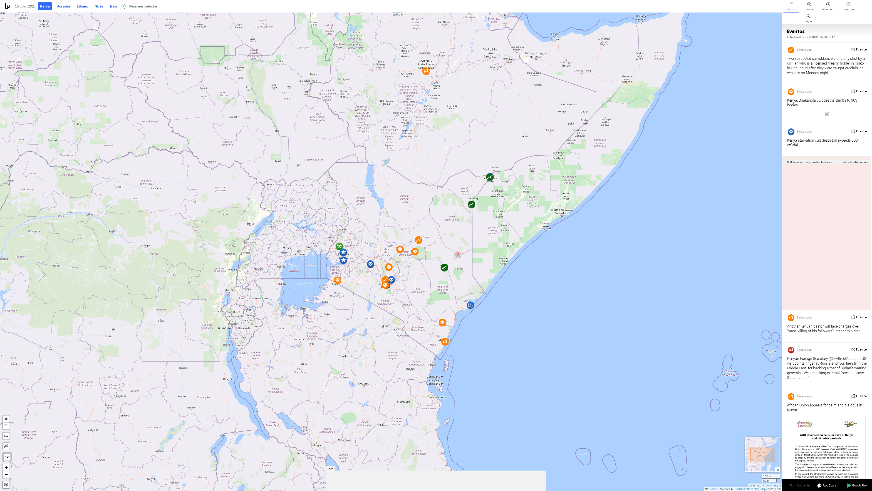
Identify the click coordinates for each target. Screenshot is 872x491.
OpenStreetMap (756, 489)
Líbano (82, 6)
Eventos (791, 9)
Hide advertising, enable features (811, 162)
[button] (418, 239)
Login (808, 21)
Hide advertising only (855, 162)
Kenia (45, 6)
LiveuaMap (739, 489)
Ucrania (63, 6)
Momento (828, 9)
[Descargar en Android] (857, 486)
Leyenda (848, 9)
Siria (99, 6)
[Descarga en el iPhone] (827, 486)
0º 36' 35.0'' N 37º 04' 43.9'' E (765, 485)
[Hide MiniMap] (777, 469)
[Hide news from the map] (6, 446)
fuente (861, 49)
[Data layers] (6, 484)
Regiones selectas (143, 6)
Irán (113, 6)
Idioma (809, 9)
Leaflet (712, 489)
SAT (7, 457)
